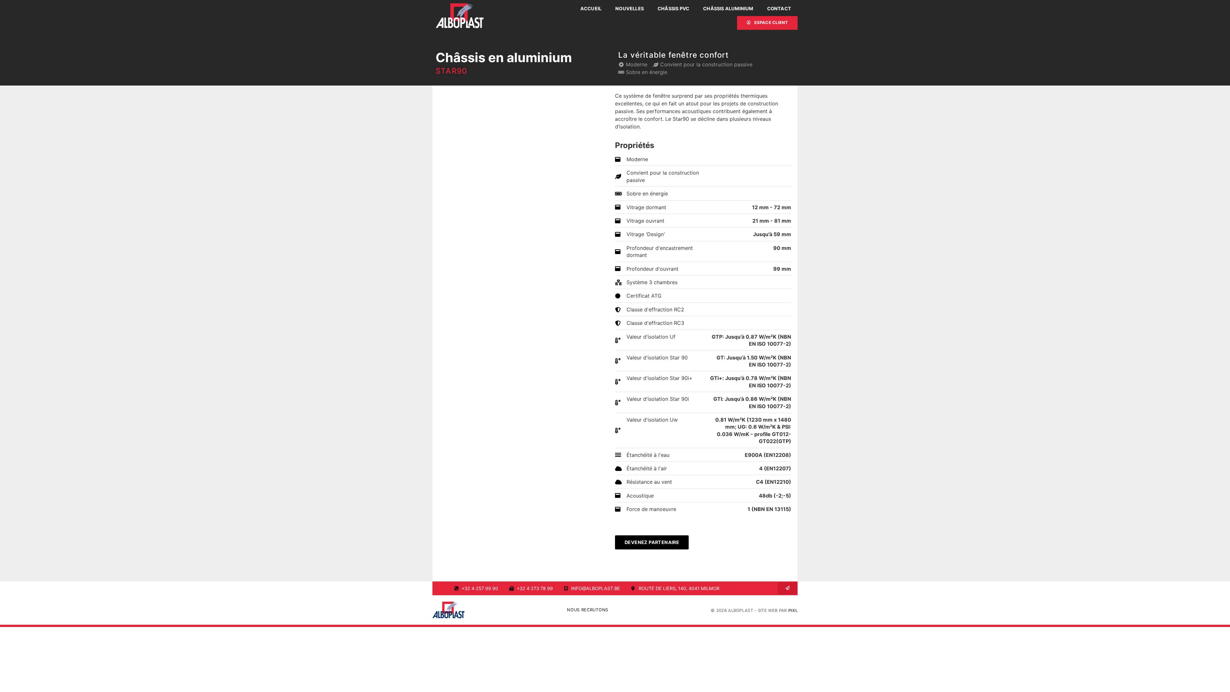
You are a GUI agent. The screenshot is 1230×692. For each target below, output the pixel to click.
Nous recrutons (587, 609)
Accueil (591, 8)
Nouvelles (629, 8)
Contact (779, 8)
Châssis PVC (673, 8)
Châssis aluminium (728, 8)
